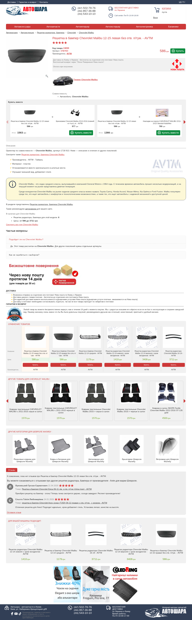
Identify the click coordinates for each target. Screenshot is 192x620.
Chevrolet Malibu (86, 32)
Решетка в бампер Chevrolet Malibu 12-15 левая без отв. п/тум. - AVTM (30, 122)
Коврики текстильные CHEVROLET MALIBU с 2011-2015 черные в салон (61, 410)
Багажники (173, 27)
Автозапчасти (53, 27)
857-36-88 (87, 11)
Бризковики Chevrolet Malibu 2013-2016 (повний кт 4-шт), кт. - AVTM (75, 122)
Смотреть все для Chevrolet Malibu (22, 224)
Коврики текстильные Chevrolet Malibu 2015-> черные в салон (131, 410)
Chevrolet (71, 32)
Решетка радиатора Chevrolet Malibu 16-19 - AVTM (173, 353)
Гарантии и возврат (28, 2)
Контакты (43, 2)
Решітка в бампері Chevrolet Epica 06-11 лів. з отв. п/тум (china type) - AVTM (57, 489)
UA (180, 2)
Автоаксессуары (22, 27)
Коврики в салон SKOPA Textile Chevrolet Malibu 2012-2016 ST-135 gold (166, 410)
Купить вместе (83, 132)
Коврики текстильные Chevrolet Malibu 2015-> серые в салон (96, 410)
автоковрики (31, 209)
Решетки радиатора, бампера (50, 32)
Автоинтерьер (82, 27)
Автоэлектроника (144, 27)
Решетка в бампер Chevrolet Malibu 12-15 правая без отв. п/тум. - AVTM (63, 353)
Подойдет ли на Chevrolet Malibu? (26, 239)
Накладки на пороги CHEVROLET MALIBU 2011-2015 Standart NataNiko (162, 122)
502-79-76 (87, 8)
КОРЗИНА (166, 8)
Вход (155, 17)
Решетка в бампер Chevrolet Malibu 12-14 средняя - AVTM (90, 352)
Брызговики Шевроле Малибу (132, 460)
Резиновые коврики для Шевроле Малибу (24, 460)
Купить (180, 51)
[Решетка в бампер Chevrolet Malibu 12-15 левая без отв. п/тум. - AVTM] (28, 58)
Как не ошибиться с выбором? (24, 255)
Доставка (11, 2)
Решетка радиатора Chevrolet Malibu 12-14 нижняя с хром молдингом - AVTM (118, 353)
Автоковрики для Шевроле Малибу (96, 460)
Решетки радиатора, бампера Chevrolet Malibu (42, 154)
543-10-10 (87, 13)
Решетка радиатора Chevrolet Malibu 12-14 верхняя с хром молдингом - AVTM (147, 353)
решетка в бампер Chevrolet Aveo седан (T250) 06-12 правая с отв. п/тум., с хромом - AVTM (64, 503)
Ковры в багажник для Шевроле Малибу (60, 460)
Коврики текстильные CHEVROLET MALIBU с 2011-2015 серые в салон (25, 410)
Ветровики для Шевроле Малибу (167, 460)
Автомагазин (12, 32)
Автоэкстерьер (113, 27)
